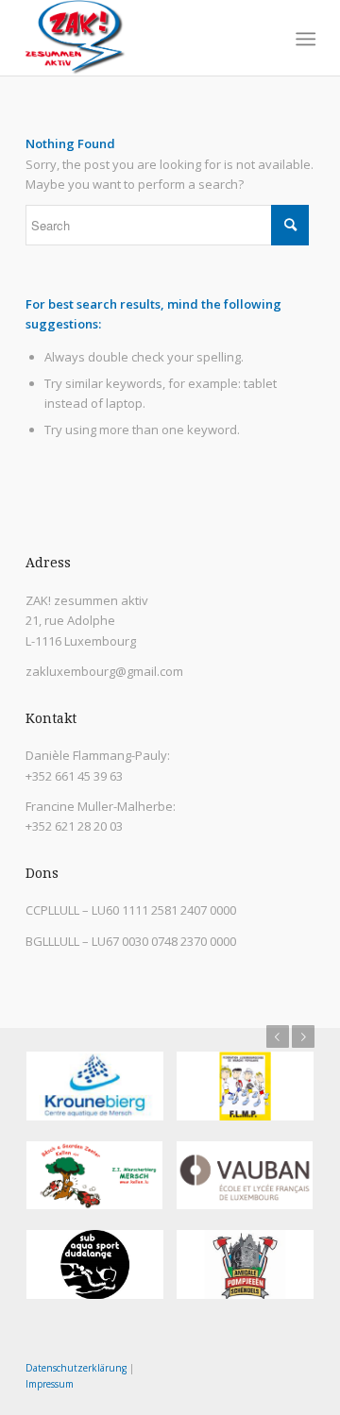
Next (303, 1036)
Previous (277, 1036)
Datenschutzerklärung (76, 1367)
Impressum (50, 1383)
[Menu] (304, 38)
